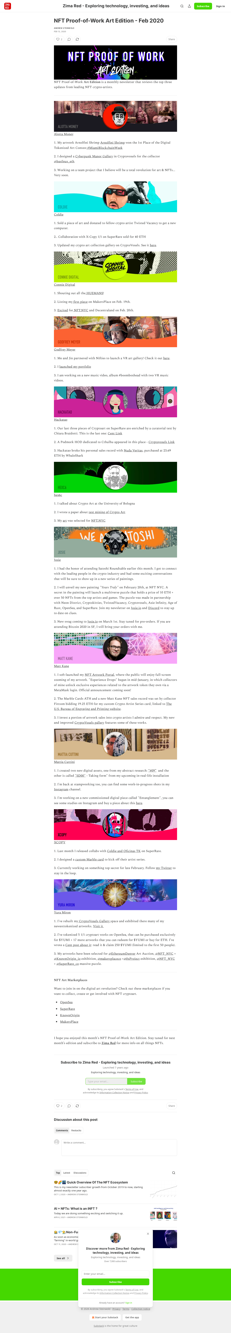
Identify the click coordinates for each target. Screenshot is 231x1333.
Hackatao (60, 419)
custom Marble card (89, 859)
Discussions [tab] (80, 1172)
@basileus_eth (64, 161)
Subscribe (203, 6)
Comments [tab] (62, 1130)
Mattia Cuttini (64, 762)
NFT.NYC (80, 310)
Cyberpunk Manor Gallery (94, 156)
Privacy (116, 1308)
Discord (153, 608)
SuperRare (67, 1008)
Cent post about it (78, 945)
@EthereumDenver (122, 953)
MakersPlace (69, 1021)
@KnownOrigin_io (67, 958)
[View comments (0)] (69, 39)
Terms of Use (131, 1289)
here (153, 245)
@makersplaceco (109, 958)
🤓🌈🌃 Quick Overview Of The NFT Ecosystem (91, 1182)
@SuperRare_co (67, 963)
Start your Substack (106, 1317)
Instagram (61, 789)
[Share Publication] (189, 6)
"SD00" (80, 775)
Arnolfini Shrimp (112, 142)
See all (61, 1258)
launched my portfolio (75, 366)
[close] (148, 1233)
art (65, 520)
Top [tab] (58, 1172)
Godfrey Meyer (64, 349)
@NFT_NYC (164, 953)
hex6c (58, 495)
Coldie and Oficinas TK (124, 851)
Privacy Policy (141, 1293)
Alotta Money (63, 134)
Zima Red (108, 1043)
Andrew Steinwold (64, 28)
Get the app (132, 1317)
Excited (62, 310)
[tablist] (68, 1130)
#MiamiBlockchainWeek (105, 147)
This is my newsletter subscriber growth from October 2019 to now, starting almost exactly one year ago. (98, 1188)
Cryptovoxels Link (161, 442)
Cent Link (115, 433)
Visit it (98, 926)
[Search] (182, 6)
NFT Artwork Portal (99, 674)
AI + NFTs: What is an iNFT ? (75, 1209)
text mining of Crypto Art (107, 512)
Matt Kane (61, 666)
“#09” (152, 770)
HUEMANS (94, 293)
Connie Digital (64, 284)
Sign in (220, 6)
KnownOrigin (70, 1015)
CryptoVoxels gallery (89, 722)
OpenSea (66, 1002)
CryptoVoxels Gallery (94, 921)
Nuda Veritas (133, 450)
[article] (115, 1190)
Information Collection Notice (114, 1293)
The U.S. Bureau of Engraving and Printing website (113, 706)
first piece (80, 301)
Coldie (58, 214)
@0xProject (132, 958)
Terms (125, 1308)
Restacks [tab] (76, 1130)
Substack (99, 1325)
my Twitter (164, 868)
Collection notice (140, 1308)
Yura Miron (62, 912)
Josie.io (136, 608)
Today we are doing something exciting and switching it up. (88, 1213)
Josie (57, 560)
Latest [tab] (66, 1172)
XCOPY (59, 842)
